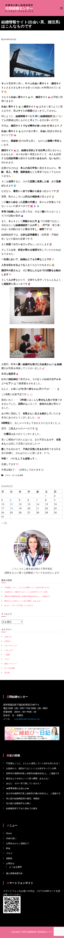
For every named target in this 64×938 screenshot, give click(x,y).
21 (37, 508)
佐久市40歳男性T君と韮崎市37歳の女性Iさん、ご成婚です (33, 793)
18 (11, 508)
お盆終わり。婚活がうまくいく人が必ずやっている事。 (26, 591)
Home (9, 833)
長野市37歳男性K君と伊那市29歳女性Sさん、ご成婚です (27, 596)
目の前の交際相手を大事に (18, 803)
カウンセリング (10, 645)
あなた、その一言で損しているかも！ (19, 605)
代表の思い (11, 838)
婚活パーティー (10, 663)
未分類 (7, 672)
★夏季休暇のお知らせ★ (17, 788)
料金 (8, 848)
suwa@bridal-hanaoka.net (27, 718)
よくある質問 (15, 866)
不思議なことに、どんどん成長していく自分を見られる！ (27, 587)
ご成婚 (7, 654)
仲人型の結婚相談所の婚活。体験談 (22, 798)
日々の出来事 (17, 475)
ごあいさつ (8, 650)
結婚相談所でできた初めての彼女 (21, 808)
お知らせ (7, 636)
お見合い (7, 641)
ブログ (7, 475)
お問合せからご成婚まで (17, 843)
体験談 (9, 858)
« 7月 (4, 523)
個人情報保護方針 (14, 873)
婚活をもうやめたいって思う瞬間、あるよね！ (23, 600)
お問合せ (10, 863)
